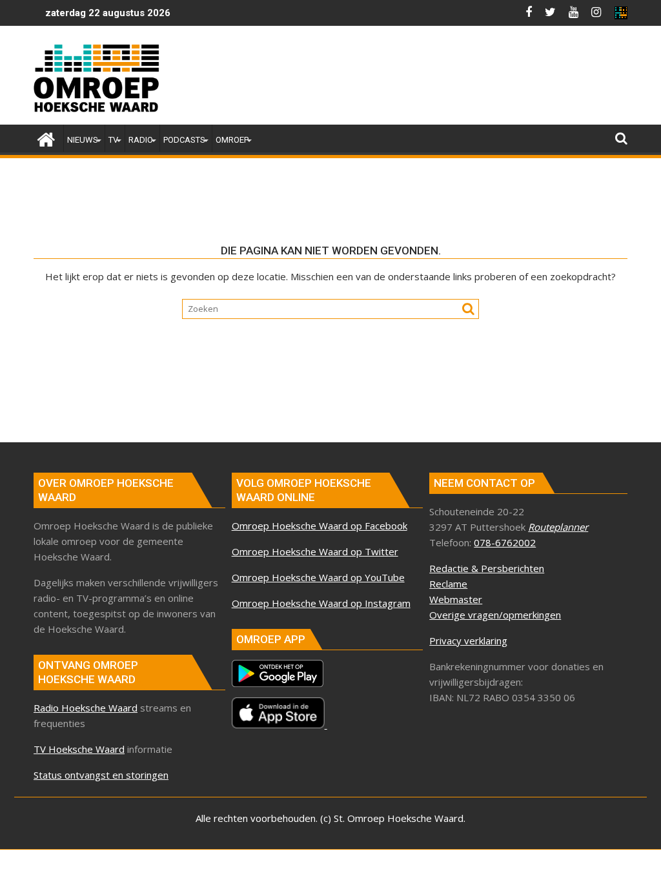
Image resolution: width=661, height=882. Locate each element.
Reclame (448, 583)
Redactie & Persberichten (486, 568)
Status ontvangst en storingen (101, 774)
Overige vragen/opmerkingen (495, 614)
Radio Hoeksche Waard (85, 707)
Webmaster (455, 599)
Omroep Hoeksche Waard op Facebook (319, 525)
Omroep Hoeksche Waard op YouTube (318, 577)
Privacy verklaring (468, 640)
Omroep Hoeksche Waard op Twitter (315, 551)
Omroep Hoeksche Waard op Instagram (321, 603)
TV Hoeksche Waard (79, 749)
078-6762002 (505, 542)
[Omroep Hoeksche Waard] (46, 137)
